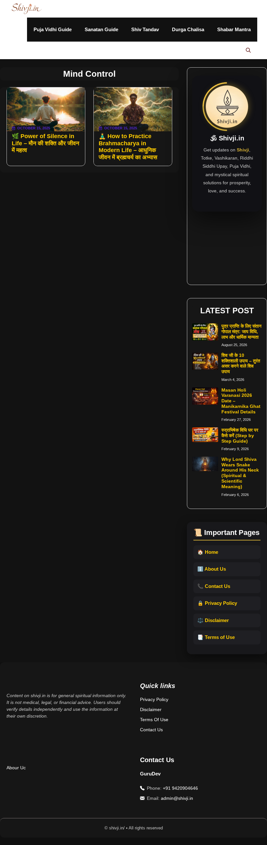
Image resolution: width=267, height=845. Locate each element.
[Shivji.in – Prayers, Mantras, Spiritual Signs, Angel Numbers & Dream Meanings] (26, 9)
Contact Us (151, 729)
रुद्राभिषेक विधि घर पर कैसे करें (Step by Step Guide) (239, 435)
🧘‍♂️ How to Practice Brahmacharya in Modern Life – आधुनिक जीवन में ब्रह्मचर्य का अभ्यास (128, 147)
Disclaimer (151, 709)
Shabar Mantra (234, 29)
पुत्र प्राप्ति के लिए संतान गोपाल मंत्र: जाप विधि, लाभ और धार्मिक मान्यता (241, 331)
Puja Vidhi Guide (53, 29)
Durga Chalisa (188, 29)
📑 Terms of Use (216, 637)
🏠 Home (207, 552)
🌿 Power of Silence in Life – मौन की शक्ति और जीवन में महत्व (45, 143)
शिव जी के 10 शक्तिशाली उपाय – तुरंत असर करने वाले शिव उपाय (240, 363)
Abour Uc (16, 767)
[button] (248, 50)
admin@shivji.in (177, 798)
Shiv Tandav (145, 29)
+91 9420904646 (180, 788)
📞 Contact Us (213, 586)
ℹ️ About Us (211, 569)
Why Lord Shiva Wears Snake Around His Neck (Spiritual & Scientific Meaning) (240, 473)
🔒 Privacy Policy (217, 603)
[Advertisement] (227, 244)
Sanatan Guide (101, 29)
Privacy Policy (154, 699)
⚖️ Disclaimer (213, 620)
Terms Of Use (154, 719)
